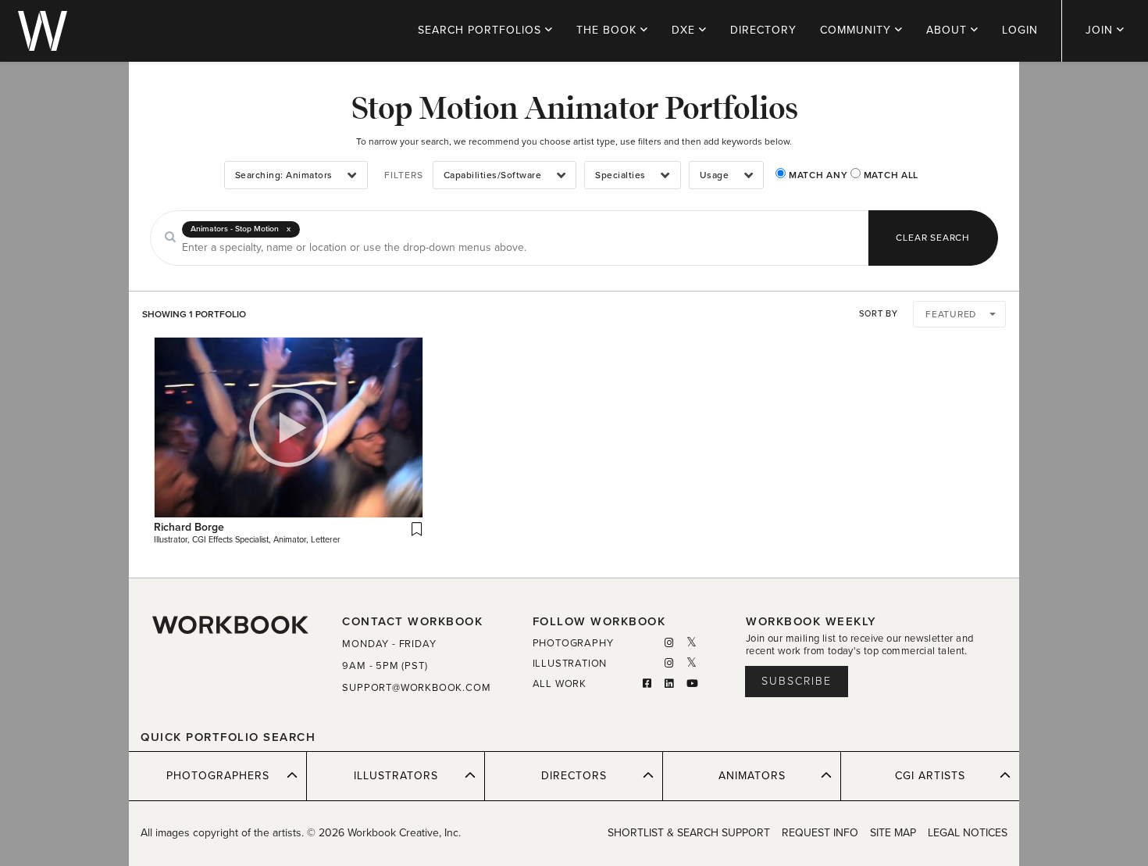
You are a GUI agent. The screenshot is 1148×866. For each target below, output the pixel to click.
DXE (685, 30)
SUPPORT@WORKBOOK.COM (416, 688)
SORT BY (878, 314)
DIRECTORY (763, 30)
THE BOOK (608, 30)
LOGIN (1020, 30)
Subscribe (796, 681)
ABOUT (948, 30)
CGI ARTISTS (930, 775)
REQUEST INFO (820, 832)
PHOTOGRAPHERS (217, 775)
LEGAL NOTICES (967, 832)
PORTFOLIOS (481, 30)
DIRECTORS (574, 775)
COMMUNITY (857, 30)
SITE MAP (893, 832)
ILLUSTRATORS (396, 775)
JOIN (1101, 30)
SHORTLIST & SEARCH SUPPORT (689, 832)
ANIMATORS (752, 775)
